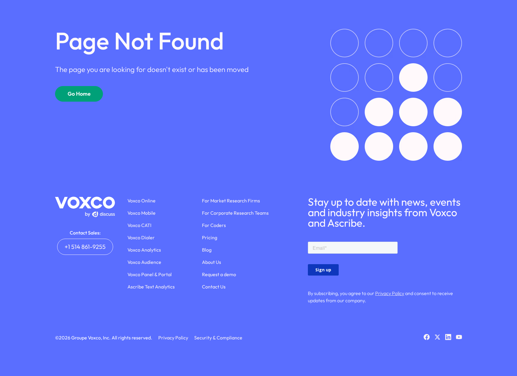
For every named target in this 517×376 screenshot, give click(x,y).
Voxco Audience (144, 262)
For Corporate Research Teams (235, 213)
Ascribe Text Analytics (151, 287)
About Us (211, 262)
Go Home (79, 93)
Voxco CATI (139, 225)
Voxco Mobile (141, 213)
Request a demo (219, 274)
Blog (207, 250)
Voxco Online (141, 201)
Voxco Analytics (144, 250)
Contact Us (214, 287)
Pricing (209, 237)
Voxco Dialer (141, 237)
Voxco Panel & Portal (149, 274)
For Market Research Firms (231, 201)
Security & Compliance (218, 338)
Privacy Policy (389, 293)
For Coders (214, 225)
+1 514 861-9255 (85, 246)
